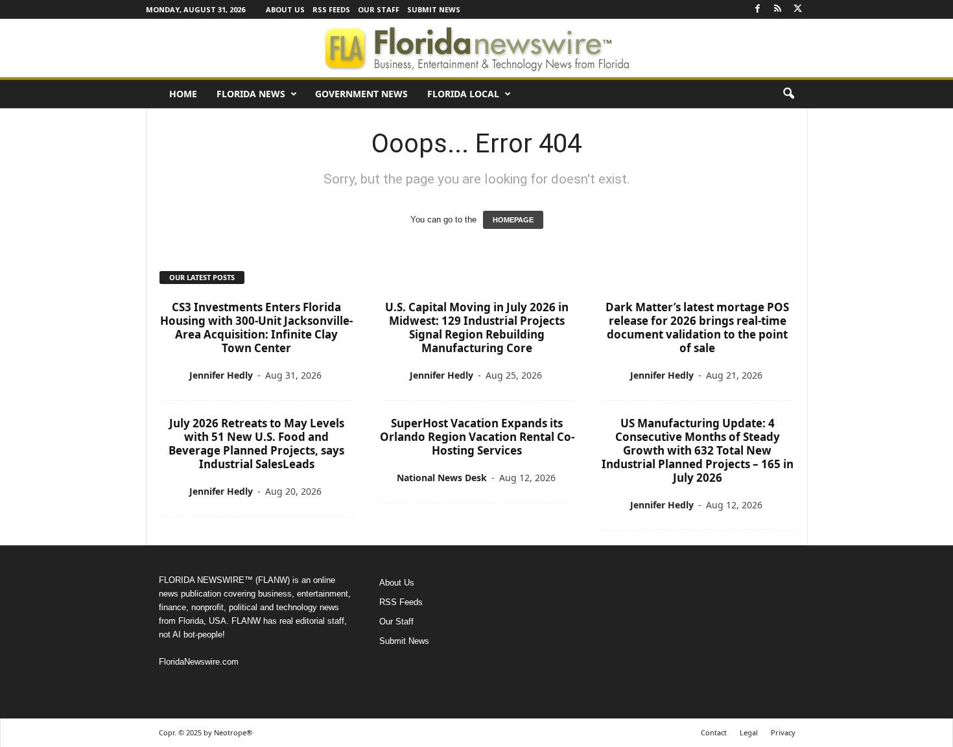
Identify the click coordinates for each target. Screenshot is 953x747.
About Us (285, 9)
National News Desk (442, 477)
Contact (714, 732)
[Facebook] (758, 9)
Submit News (433, 9)
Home (183, 94)
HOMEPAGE (513, 220)
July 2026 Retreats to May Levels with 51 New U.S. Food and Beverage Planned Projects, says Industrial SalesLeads (256, 443)
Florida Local (463, 94)
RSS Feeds (331, 9)
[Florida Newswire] (476, 48)
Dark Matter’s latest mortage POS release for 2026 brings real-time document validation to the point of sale (697, 327)
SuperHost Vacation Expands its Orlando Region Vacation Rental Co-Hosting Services (477, 437)
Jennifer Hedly (221, 375)
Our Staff (378, 9)
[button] (788, 94)
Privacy (783, 732)
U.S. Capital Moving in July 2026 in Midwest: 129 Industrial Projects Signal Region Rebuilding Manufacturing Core (477, 327)
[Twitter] (798, 9)
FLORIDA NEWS (251, 94)
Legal (749, 732)
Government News (361, 94)
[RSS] (778, 9)
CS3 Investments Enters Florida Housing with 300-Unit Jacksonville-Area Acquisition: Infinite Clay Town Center (256, 327)
